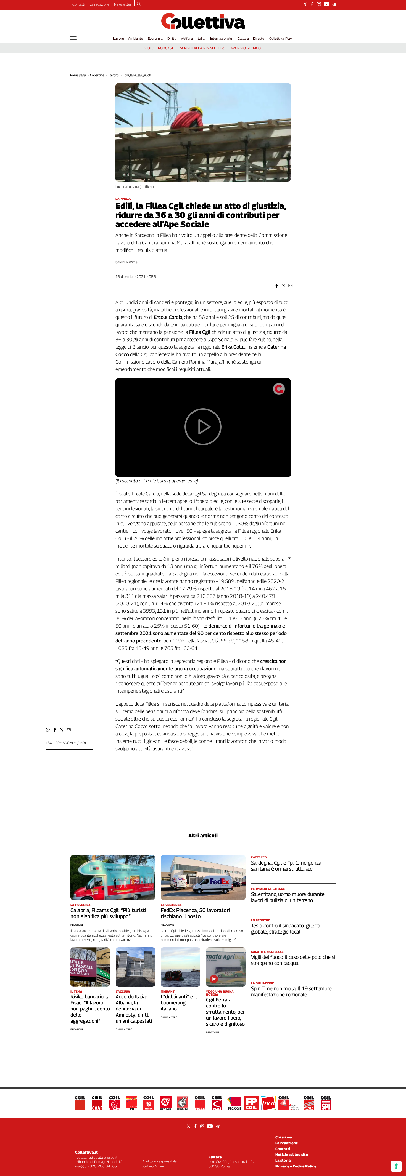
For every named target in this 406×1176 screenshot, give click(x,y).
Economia (155, 38)
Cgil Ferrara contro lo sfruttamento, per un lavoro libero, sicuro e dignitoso (225, 1012)
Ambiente (135, 38)
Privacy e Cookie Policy (295, 1166)
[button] (270, 286)
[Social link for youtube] (326, 4)
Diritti (171, 38)
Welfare (187, 38)
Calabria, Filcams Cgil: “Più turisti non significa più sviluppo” (108, 913)
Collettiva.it (86, 1152)
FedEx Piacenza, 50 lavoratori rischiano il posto (195, 913)
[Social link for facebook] (312, 4)
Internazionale (221, 38)
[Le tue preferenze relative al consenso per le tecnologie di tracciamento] (396, 1166)
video (149, 48)
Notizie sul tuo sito (291, 1154)
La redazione (99, 4)
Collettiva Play (280, 38)
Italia (200, 38)
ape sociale (66, 742)
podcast (165, 48)
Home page (78, 75)
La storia (283, 1160)
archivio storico (246, 48)
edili (84, 742)
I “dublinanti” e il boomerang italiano (179, 1003)
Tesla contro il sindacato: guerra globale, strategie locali (286, 928)
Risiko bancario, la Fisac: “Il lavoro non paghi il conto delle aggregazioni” (90, 1009)
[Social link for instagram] (319, 4)
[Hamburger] (73, 38)
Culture (243, 38)
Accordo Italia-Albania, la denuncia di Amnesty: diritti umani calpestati (134, 1009)
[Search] (139, 4)
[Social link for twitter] (305, 4)
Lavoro (118, 38)
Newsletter (122, 4)
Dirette (258, 38)
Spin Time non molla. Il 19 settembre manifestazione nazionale (291, 991)
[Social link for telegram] (334, 4)
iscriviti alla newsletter (202, 48)
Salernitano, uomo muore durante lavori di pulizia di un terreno (288, 897)
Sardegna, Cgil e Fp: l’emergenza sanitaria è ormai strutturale (286, 866)
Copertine (97, 75)
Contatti (78, 4)
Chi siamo (283, 1137)
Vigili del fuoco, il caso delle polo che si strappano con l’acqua (293, 960)
